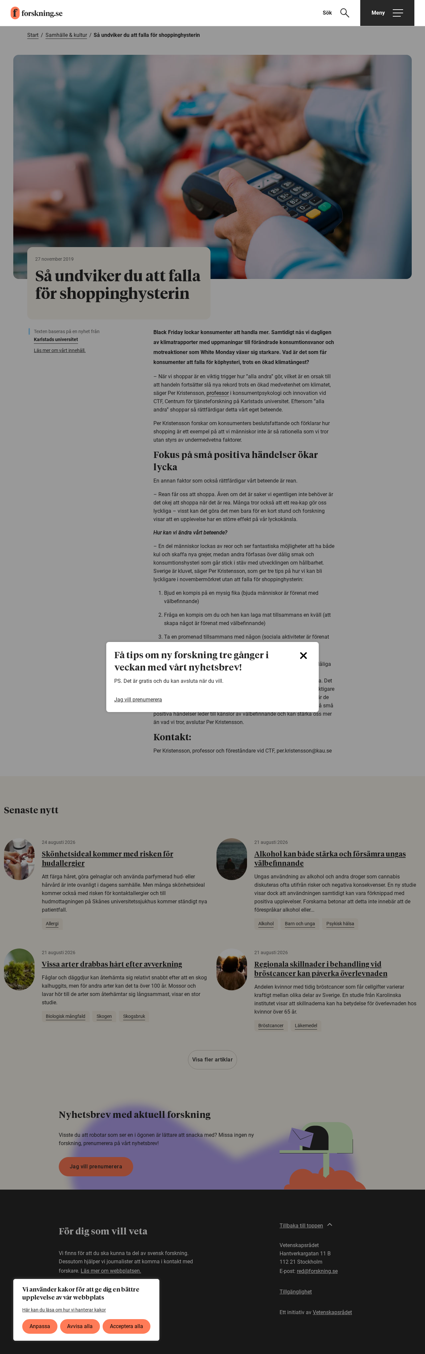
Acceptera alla (126, 1326)
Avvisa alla (80, 1326)
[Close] (303, 655)
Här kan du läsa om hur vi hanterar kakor (64, 1309)
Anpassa (40, 1326)
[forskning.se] (31, 13)
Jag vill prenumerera (138, 699)
